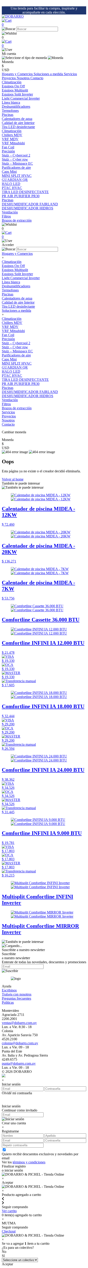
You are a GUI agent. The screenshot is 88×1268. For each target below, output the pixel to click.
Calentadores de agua (17, 298)
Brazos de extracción (17, 408)
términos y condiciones (29, 1162)
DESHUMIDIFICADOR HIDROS (27, 396)
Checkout (9, 1231)
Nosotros (23, 78)
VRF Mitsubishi (13, 331)
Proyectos (9, 78)
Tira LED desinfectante (18, 306)
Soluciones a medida (49, 74)
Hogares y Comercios (18, 74)
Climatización (11, 82)
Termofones (10, 290)
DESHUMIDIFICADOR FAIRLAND (30, 392)
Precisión (8, 151)
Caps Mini (9, 359)
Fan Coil (8, 335)
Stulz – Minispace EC (17, 351)
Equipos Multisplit (15, 270)
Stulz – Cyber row (15, 347)
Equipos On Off (13, 266)
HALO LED (11, 371)
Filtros (6, 404)
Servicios (70, 74)
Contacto (36, 78)
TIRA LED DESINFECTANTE (25, 380)
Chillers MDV (12, 323)
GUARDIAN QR (15, 367)
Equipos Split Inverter (17, 274)
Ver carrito (9, 1211)
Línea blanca (11, 102)
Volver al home (12, 479)
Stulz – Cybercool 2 (16, 343)
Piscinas (7, 115)
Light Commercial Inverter (21, 278)
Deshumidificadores (16, 286)
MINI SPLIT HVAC (17, 363)
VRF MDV (10, 327)
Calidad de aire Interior (18, 123)
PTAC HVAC (12, 375)
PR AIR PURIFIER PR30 (20, 384)
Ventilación (10, 212)
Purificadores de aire (16, 167)
